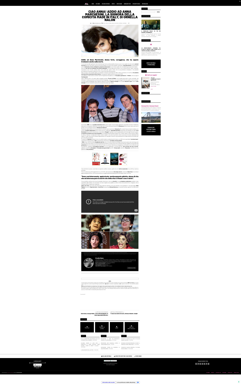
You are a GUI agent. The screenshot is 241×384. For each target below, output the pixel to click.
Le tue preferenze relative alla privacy (126, 382)
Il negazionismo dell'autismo (87, 350)
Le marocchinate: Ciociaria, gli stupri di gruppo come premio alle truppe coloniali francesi (151, 49)
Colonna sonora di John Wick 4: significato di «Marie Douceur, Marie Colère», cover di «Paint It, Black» (90, 344)
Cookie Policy (114, 360)
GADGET (120, 283)
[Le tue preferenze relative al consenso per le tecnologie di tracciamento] (239, 382)
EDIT (129, 23)
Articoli (104, 23)
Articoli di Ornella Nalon (110, 23)
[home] (87, 4)
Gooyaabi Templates (10, 372)
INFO (152, 89)
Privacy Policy (107, 360)
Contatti (212, 372)
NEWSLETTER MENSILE (131, 282)
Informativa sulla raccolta (108, 382)
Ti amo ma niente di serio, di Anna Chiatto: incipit (124, 313)
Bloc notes (116, 23)
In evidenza (124, 23)
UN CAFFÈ (107, 283)
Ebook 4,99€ (153, 86)
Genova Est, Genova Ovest (149, 106)
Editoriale (120, 23)
